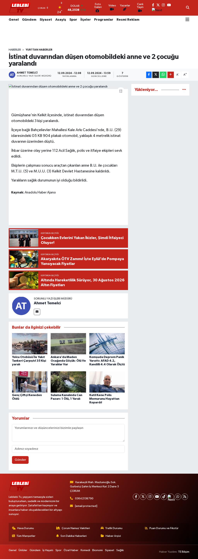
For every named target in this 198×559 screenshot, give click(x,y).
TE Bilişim (183, 551)
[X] (143, 497)
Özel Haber (71, 550)
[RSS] (185, 497)
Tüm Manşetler (25, 535)
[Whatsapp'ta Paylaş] (163, 75)
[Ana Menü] (187, 20)
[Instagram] (150, 497)
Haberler (15, 49)
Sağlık (120, 550)
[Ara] (187, 7)
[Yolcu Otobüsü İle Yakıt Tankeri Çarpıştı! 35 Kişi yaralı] (29, 343)
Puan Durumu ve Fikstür (163, 528)
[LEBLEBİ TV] (20, 7)
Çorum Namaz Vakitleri (76, 528)
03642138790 (84, 498)
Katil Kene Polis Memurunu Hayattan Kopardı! (104, 399)
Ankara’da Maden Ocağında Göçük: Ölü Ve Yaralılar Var (68, 360)
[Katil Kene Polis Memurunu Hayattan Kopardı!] (107, 381)
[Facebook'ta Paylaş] (149, 75)
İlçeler (85, 19)
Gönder (20, 459)
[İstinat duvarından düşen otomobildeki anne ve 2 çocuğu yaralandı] (68, 86)
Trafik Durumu (113, 528)
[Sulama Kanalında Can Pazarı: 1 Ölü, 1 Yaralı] (68, 381)
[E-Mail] (37, 312)
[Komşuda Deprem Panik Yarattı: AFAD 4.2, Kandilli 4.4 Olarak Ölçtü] (107, 343)
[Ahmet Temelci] (21, 305)
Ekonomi (97, 550)
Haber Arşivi (113, 535)
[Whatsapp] (178, 497)
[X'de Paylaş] (155, 75)
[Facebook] (136, 497)
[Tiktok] (164, 497)
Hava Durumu (25, 528)
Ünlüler (23, 550)
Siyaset (46, 19)
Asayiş (60, 19)
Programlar (103, 19)
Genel (14, 19)
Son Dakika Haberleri (74, 535)
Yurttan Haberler (39, 49)
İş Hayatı (48, 550)
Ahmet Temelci (47, 303)
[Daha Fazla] (170, 75)
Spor (73, 19)
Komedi (85, 550)
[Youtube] (157, 497)
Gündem (29, 19)
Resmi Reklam (128, 19)
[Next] (171, 497)
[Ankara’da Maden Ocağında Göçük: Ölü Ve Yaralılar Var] (68, 343)
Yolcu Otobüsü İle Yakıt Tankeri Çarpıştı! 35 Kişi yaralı (29, 360)
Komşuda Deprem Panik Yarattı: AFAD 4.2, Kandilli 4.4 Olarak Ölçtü (107, 360)
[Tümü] (184, 89)
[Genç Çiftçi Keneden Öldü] (29, 381)
